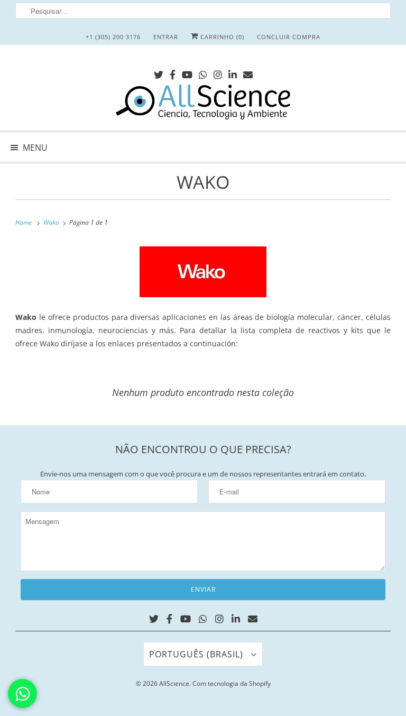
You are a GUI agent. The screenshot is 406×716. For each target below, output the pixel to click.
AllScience (174, 683)
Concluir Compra (288, 37)
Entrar (165, 37)
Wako (203, 182)
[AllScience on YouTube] (187, 73)
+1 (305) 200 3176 (113, 37)
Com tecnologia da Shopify (231, 683)
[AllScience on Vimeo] (203, 73)
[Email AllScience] (248, 73)
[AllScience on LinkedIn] (232, 73)
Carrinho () (221, 37)
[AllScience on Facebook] (172, 73)
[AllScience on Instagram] (218, 73)
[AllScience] (203, 104)
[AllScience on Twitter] (158, 73)
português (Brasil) (197, 654)
